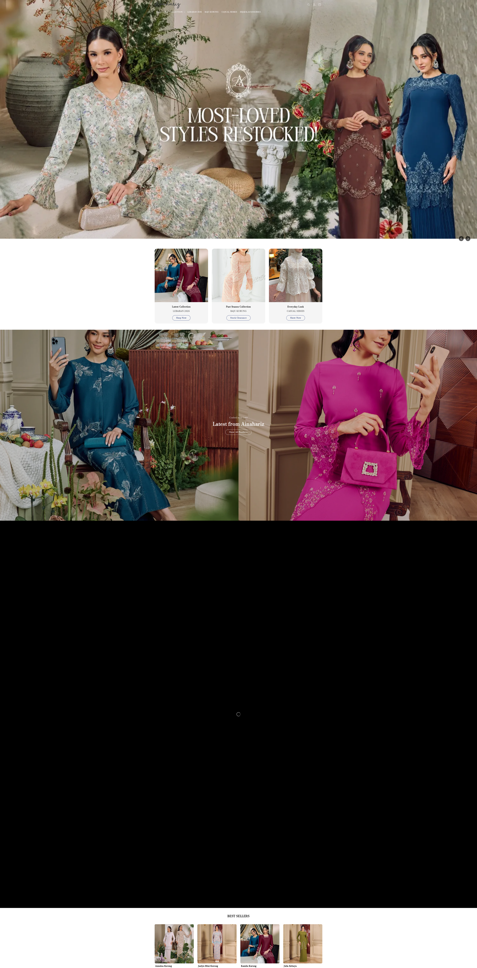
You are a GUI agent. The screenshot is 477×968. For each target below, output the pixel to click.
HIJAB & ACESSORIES (250, 12)
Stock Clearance (238, 318)
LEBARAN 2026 (194, 12)
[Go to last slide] (461, 238)
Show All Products (238, 432)
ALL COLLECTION (173, 12)
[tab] (236, 236)
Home (158, 12)
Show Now (295, 318)
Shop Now (181, 318)
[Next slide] (467, 238)
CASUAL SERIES (229, 12)
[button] (308, 4)
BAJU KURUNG (212, 12)
